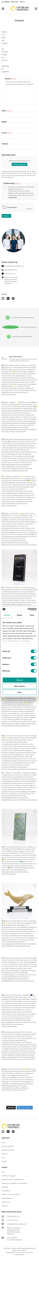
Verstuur (6, 216)
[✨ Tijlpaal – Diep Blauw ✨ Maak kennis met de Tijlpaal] (19, 419)
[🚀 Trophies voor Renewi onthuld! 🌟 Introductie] (19, 975)
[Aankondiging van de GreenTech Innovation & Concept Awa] (19, 1049)
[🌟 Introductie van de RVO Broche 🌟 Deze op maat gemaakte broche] (19, 1086)
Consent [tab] (7, 615)
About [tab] (32, 615)
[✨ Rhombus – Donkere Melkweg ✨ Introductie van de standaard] (19, 790)
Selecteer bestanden (19, 164)
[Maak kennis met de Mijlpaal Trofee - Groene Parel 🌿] (19, 827)
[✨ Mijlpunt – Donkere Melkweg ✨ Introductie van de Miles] (19, 567)
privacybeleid (12, 197)
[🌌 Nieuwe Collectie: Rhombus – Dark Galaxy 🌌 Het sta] (19, 1012)
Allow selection (19, 686)
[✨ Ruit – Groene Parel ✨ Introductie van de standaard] (19, 493)
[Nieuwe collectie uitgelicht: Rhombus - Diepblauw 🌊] (19, 382)
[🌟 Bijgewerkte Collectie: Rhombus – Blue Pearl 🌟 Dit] (19, 716)
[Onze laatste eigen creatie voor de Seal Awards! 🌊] (19, 901)
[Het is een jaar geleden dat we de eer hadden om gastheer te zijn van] (19, 864)
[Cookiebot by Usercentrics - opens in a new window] (28, 609)
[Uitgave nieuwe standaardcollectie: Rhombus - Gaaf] (19, 456)
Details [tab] (19, 615)
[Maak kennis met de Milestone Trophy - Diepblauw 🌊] (19, 938)
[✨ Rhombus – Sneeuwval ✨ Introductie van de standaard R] (19, 604)
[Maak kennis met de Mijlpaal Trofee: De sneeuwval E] (19, 753)
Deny (19, 692)
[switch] (34, 658)
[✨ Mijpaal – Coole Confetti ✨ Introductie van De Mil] (19, 530)
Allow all (19, 680)
